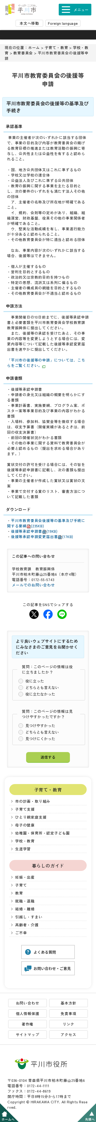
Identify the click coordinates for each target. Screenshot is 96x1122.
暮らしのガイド (48, 865)
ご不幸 (21, 932)
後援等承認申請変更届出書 (42, 536)
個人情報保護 (27, 1013)
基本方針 (68, 1003)
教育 (19, 893)
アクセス (68, 1034)
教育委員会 (23, 53)
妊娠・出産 (25, 877)
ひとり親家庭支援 (30, 817)
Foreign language (63, 23)
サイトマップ (27, 1034)
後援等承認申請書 (34, 531)
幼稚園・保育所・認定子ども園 (42, 833)
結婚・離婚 (25, 909)
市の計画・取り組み (32, 801)
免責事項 (68, 1013)
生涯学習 (23, 849)
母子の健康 (25, 825)
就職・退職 (25, 901)
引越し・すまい (29, 917)
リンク (68, 1024)
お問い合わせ (27, 1003)
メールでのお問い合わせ (33, 585)
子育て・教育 (56, 47)
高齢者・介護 (27, 924)
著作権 (27, 1024)
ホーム (34, 47)
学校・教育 (25, 841)
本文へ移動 (29, 23)
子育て (21, 885)
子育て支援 (25, 809)
